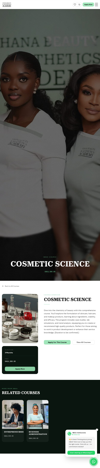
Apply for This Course (57, 342)
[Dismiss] (97, 430)
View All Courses (84, 342)
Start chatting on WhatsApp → (81, 453)
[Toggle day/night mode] (79, 4)
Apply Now (88, 4)
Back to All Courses (12, 286)
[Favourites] (75, 4)
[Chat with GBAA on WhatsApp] (93, 461)
